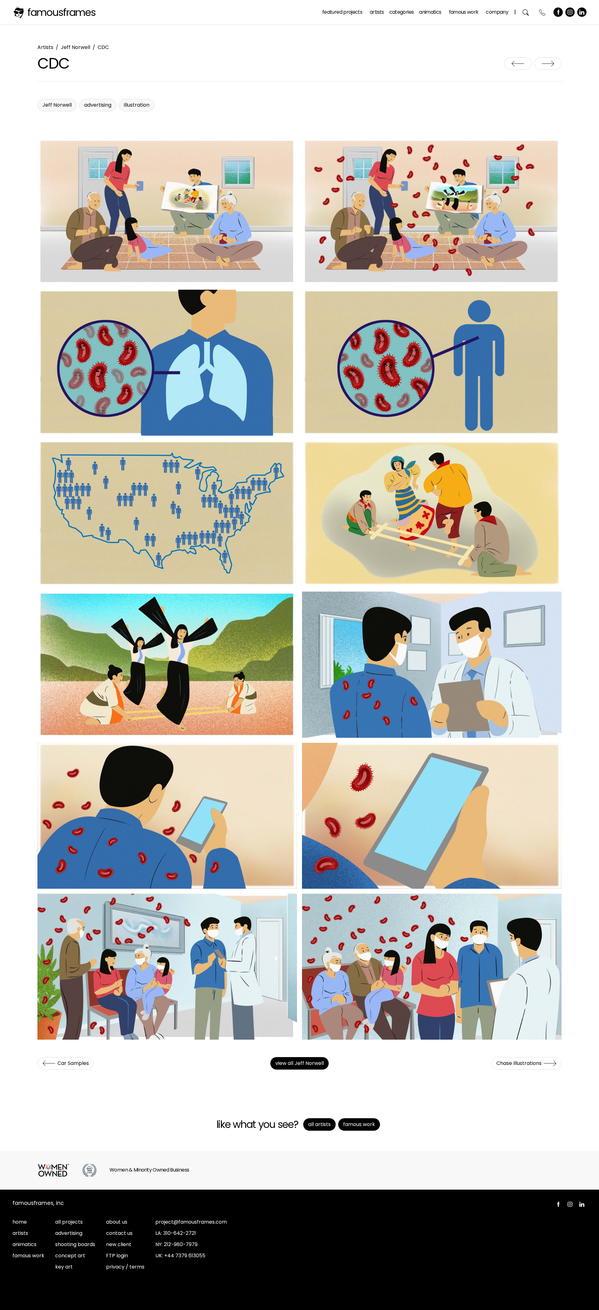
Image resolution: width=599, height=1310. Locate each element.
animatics (24, 1244)
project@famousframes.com (191, 1221)
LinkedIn (582, 12)
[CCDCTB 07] (167, 816)
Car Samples (518, 63)
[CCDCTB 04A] (167, 363)
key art (64, 1266)
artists (20, 1233)
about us (116, 1221)
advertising (68, 1233)
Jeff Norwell (75, 47)
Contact (542, 12)
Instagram (570, 12)
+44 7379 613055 (184, 1255)
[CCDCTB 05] (432, 514)
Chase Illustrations (548, 63)
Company (497, 12)
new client (118, 1244)
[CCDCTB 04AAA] (167, 514)
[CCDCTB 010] (432, 967)
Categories (401, 12)
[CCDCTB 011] (432, 664)
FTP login (117, 1255)
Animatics (430, 12)
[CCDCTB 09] (167, 967)
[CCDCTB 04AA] (432, 363)
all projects (69, 1221)
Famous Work (464, 12)
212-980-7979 (180, 1244)
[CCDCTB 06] (167, 664)
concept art (70, 1255)
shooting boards (75, 1244)
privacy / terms (125, 1266)
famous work (28, 1255)
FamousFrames (61, 12)
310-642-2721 (179, 1233)
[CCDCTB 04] (432, 212)
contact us (119, 1233)
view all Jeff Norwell (299, 1063)
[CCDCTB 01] (167, 212)
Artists (377, 12)
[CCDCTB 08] (432, 816)
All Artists (319, 1124)
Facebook (558, 12)
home (19, 1221)
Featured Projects (342, 12)
